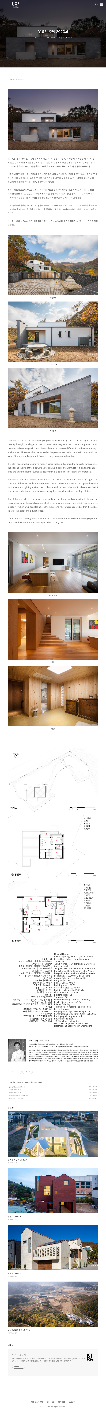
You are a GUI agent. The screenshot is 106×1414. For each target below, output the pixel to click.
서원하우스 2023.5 (15, 1098)
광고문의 (71, 1401)
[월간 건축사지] (16, 5)
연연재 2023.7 (14, 1089)
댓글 (10, 1345)
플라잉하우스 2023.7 (16, 1087)
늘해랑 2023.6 (14, 1092)
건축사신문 (50, 1401)
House (27, 1082)
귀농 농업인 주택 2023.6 (17, 1095)
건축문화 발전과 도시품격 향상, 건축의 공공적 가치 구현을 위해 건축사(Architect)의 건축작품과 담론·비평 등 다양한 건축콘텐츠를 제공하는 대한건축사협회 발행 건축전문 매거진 (48, 1359)
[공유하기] (15, 1072)
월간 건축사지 (19, 1355)
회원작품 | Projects (16, 1082)
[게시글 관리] (18, 1072)
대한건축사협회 (37, 1401)
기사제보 (61, 1401)
